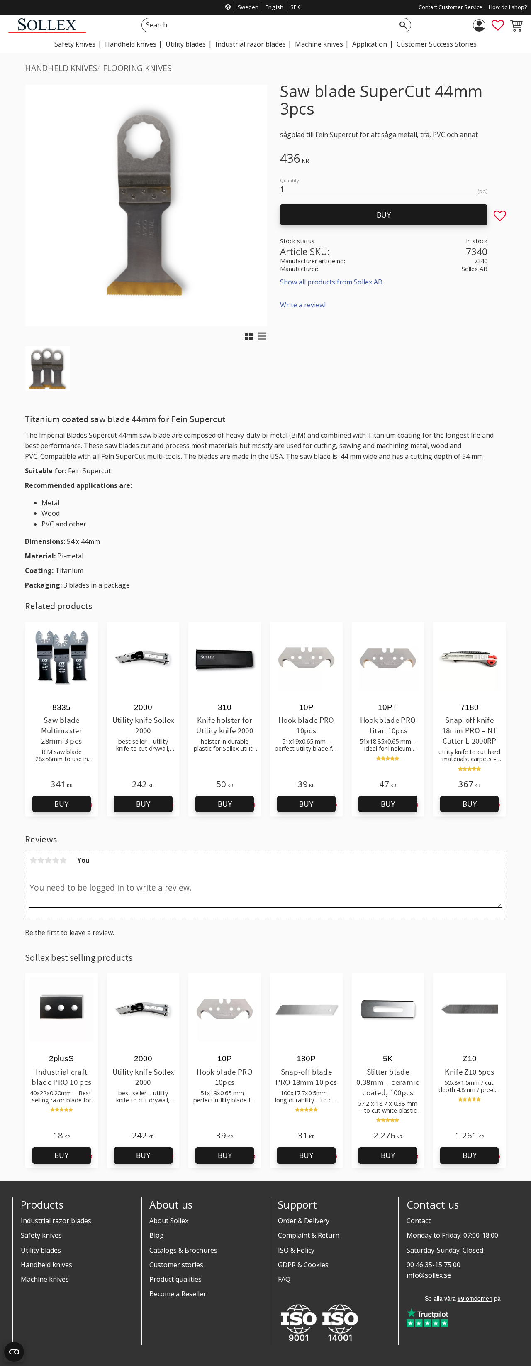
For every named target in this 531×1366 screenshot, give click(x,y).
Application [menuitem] (369, 44)
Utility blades (41, 1250)
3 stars (48, 860)
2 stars (40, 860)
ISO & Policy (296, 1250)
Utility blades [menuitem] (186, 44)
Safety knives (41, 1235)
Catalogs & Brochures (183, 1250)
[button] (498, 25)
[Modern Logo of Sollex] (47, 30)
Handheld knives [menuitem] (130, 44)
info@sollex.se (429, 1275)
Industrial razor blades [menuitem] (250, 44)
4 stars (55, 860)
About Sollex (168, 1220)
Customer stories (176, 1264)
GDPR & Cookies (303, 1264)
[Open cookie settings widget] (14, 1352)
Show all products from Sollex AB (331, 281)
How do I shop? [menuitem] (508, 7)
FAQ (284, 1279)
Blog (156, 1235)
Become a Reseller (177, 1293)
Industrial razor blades (56, 1220)
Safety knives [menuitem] (74, 44)
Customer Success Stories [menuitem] (437, 44)
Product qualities (175, 1279)
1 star (33, 860)
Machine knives (45, 1279)
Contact (419, 1220)
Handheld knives (46, 1264)
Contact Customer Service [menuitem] (450, 7)
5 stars (63, 860)
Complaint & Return (308, 1235)
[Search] (403, 25)
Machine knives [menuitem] (319, 44)
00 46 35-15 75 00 (433, 1264)
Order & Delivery (303, 1220)
